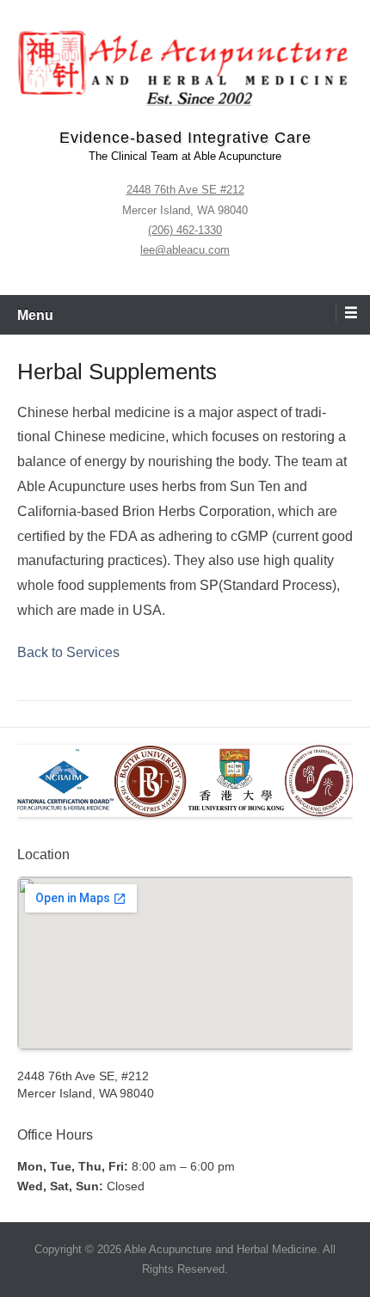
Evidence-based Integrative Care (185, 137)
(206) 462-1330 (185, 230)
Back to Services (68, 652)
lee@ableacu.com (185, 249)
